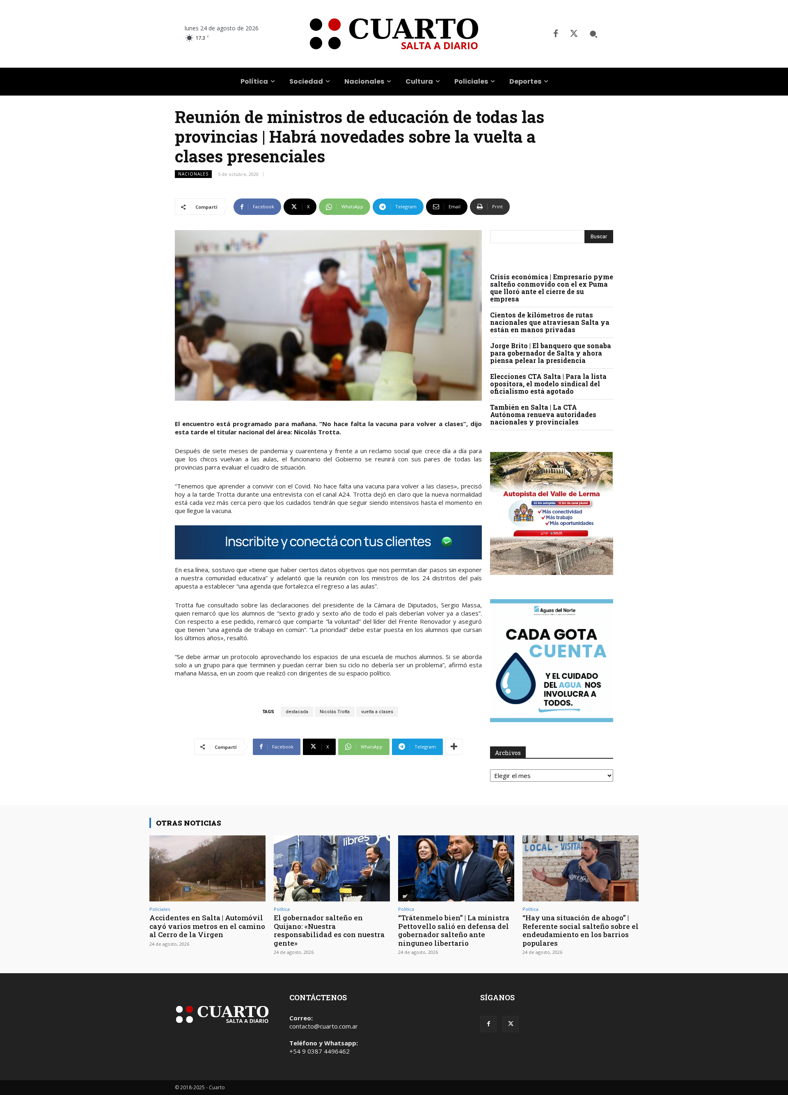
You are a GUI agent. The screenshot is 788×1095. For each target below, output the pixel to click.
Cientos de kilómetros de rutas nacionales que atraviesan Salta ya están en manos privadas (549, 322)
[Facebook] (556, 34)
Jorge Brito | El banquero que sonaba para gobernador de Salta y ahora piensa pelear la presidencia (550, 353)
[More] (454, 747)
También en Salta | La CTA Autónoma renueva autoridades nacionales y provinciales (543, 414)
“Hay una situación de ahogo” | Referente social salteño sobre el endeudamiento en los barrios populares (580, 930)
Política (282, 909)
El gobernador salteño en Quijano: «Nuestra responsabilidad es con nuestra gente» (329, 930)
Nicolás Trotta (335, 711)
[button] (593, 34)
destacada (297, 711)
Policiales (159, 909)
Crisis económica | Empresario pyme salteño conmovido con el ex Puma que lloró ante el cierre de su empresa (551, 287)
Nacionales (193, 174)
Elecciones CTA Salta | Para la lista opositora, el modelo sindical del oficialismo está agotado (548, 383)
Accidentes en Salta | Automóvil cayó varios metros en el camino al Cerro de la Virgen (207, 926)
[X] (574, 34)
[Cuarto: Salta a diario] (394, 33)
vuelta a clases (377, 711)
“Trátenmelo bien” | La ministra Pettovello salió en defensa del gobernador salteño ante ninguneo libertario (453, 930)
